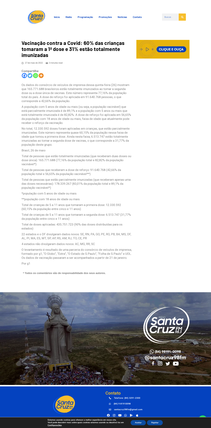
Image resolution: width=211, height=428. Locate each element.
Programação (85, 17)
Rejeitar (154, 422)
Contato (137, 17)
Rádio (69, 17)
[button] (125, 398)
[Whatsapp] (35, 75)
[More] (41, 75)
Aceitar (138, 422)
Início (57, 17)
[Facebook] (24, 75)
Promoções (105, 17)
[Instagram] (114, 415)
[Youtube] (120, 415)
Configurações (55, 425)
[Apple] (137, 415)
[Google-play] (131, 415)
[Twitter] (29, 75)
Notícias (122, 17)
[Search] (182, 17)
